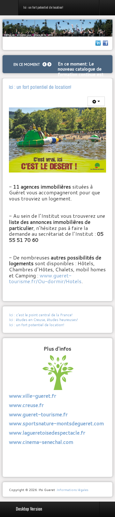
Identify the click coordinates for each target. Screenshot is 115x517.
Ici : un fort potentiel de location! (36, 324)
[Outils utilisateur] (96, 101)
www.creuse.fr (26, 405)
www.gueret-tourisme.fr (38, 414)
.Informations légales (72, 489)
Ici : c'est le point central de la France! (41, 315)
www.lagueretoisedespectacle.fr (47, 432)
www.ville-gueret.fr (32, 395)
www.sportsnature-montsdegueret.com (56, 423)
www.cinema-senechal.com (41, 441)
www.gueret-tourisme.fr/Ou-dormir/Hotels (45, 278)
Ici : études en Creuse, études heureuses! (43, 319)
